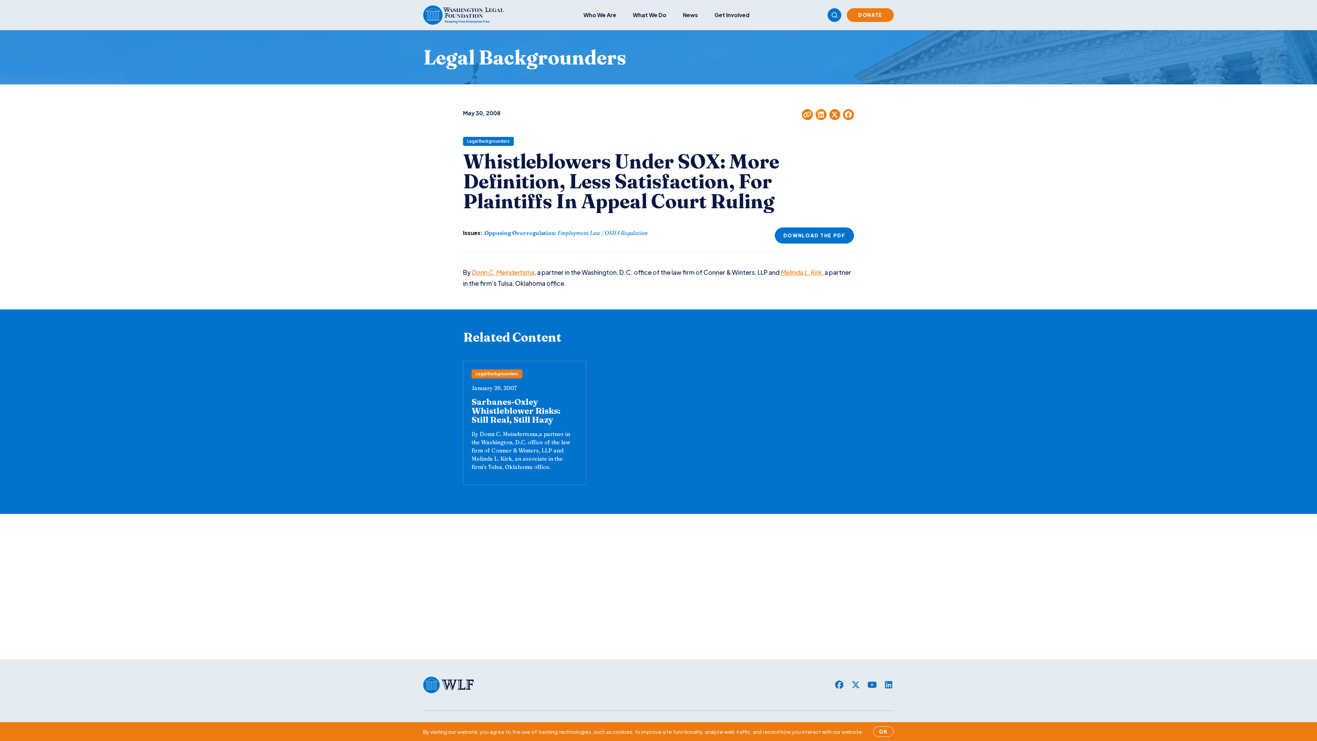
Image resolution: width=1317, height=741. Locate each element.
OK (883, 731)
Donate (870, 15)
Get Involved (731, 15)
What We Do (649, 15)
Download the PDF (814, 235)
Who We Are (599, 15)
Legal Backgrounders (488, 141)
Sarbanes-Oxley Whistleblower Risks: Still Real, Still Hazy (516, 411)
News (690, 15)
